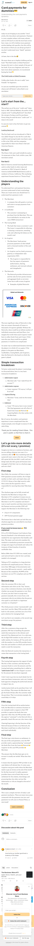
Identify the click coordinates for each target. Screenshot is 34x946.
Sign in (30, 2)
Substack (8, 942)
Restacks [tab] (12, 833)
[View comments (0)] (10, 881)
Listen (30, 20)
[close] (29, 886)
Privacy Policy (19, 928)
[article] (17, 876)
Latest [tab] (8, 867)
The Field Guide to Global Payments (13, 76)
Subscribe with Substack (18, 921)
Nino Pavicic (4, 19)
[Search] (31, 867)
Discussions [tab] (15, 867)
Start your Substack (12, 938)
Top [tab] (3, 867)
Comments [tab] (5, 833)
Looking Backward (7, 130)
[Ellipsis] (31, 849)
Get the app (25, 938)
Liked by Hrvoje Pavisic (12, 851)
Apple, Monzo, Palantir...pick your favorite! (11, 875)
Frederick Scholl (10, 849)
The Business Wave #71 (10, 872)
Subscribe (24, 2)
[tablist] (8, 833)
